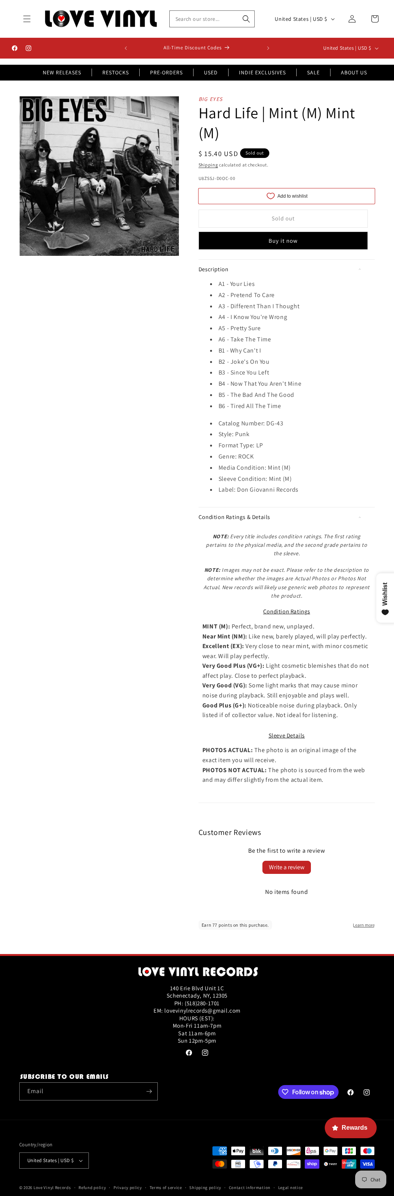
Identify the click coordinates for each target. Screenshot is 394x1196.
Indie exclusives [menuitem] (262, 72)
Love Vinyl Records (52, 1187)
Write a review (286, 867)
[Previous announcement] (125, 48)
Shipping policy (205, 1187)
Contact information (249, 1187)
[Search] (246, 19)
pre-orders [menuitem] (166, 72)
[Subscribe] (148, 1091)
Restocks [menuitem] (115, 72)
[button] (26, 18)
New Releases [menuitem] (62, 72)
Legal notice (290, 1187)
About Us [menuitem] (354, 72)
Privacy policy (128, 1187)
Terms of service (166, 1187)
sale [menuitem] (313, 72)
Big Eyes (210, 99)
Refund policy (92, 1187)
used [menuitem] (211, 72)
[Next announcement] (268, 48)
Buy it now (283, 240)
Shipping (208, 165)
